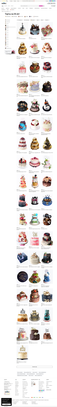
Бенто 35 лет (21, 16)
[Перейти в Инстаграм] (51, 0)
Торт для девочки (15, 401)
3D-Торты (19, 8)
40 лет (7, 28)
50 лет (7, 32)
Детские (3, 8)
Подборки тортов (41, 385)
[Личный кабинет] (53, 5)
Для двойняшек (24, 401)
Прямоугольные (9, 48)
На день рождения (13, 8)
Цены (23, 391)
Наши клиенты (17, 393)
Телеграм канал (41, 391)
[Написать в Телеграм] (53, 0)
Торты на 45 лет (31, 375)
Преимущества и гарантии (24, 388)
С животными (34, 402)
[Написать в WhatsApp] (52, 0)
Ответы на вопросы (25, 392)
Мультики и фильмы (44, 8)
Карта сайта (16, 391)
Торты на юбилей (19, 372)
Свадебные (7, 8)
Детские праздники (41, 381)
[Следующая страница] (36, 369)
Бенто (27, 8)
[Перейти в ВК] (49, 0)
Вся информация (25, 381)
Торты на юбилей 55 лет (38, 375)
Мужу (31, 16)
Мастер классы (41, 384)
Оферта (47, 384)
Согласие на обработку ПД (49, 385)
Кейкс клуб (32, 383)
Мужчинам (8, 21)
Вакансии (16, 387)
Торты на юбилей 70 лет (27, 372)
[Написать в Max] (54, 0)
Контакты (16, 392)
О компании (16, 381)
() (51, 3)
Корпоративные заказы (42, 389)
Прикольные (36, 16)
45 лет (7, 30)
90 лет (7, 46)
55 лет (7, 34)
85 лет (7, 44)
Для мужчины (7, 16)
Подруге (27, 16)
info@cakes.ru (6, 387)
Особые (50, 8)
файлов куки (8, 402)
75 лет (7, 41)
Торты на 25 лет (35, 372)
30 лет (7, 25)
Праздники (31, 8)
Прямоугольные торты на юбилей (22, 375)
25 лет (7, 23)
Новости (16, 388)
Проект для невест (41, 386)
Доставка (24, 396)
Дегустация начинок (25, 384)
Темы (23, 8)
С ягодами (14, 403)
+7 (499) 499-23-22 (6, 381)
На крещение (24, 402)
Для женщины (14, 16)
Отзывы (24, 386)
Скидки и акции (25, 393)
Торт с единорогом (25, 403)
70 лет (7, 39)
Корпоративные (37, 8)
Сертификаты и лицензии (17, 386)
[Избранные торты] (51, 5)
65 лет (7, 37)
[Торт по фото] (42, 6)
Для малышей (34, 401)
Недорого (12, 9)
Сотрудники (16, 384)
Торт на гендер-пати (35, 403)
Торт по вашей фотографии (26, 397)
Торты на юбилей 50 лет (42, 372)
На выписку (15, 402)
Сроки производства (25, 385)
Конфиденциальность (49, 381)
